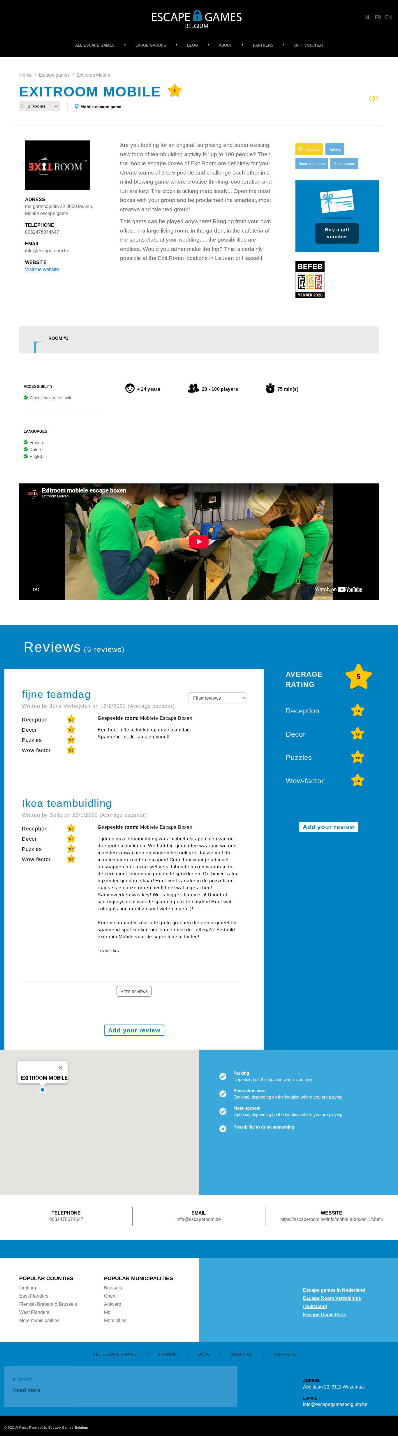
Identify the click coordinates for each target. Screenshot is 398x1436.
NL (367, 17)
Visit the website (42, 269)
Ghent (110, 1296)
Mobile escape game (100, 106)
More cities (115, 1320)
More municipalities (39, 1320)
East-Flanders (33, 1296)
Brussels (113, 1287)
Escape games (54, 75)
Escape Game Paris (324, 1314)
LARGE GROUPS (150, 45)
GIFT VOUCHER (308, 45)
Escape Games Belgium (68, 1427)
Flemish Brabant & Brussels (48, 1304)
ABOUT (225, 45)
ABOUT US (242, 1354)
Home (25, 75)
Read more (26, 1390)
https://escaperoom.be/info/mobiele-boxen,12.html (331, 1219)
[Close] (61, 1068)
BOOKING (167, 1354)
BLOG (192, 45)
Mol (108, 1312)
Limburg (27, 1287)
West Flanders (34, 1312)
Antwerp (112, 1304)
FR (378, 17)
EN (388, 17)
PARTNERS (263, 45)
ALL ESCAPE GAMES (95, 45)
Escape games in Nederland (334, 1290)
